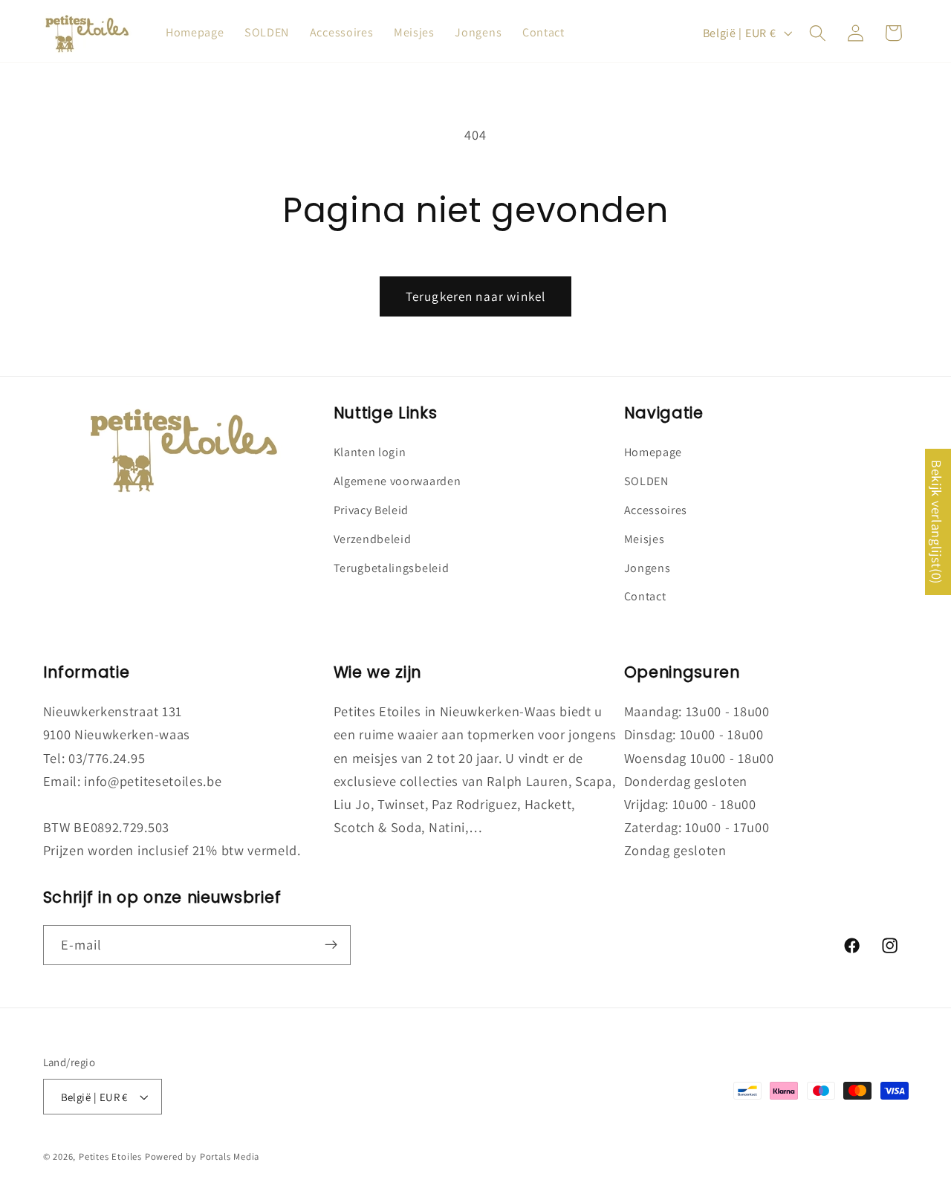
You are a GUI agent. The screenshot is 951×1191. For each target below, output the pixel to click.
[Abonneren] (331, 945)
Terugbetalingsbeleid (391, 568)
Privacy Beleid (371, 510)
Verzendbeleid (373, 539)
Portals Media (229, 1156)
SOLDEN (646, 482)
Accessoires (656, 510)
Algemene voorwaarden (397, 482)
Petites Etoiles (110, 1156)
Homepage (653, 453)
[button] (818, 33)
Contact (645, 597)
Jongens (647, 568)
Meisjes (644, 539)
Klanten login (370, 453)
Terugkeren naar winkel (475, 296)
